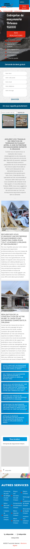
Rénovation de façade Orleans (25, 511)
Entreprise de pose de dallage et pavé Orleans (6, 495)
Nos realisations (16, 34)
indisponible (7, 11)
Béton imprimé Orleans (15, 513)
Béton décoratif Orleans (6, 505)
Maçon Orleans (25, 492)
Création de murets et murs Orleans (6, 515)
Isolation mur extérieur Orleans (25, 520)
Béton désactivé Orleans (16, 521)
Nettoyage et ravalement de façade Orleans (25, 501)
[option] (8, 121)
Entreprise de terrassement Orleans (16, 505)
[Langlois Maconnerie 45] (7, 5)
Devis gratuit (24, 7)
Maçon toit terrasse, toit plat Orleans (16, 495)
